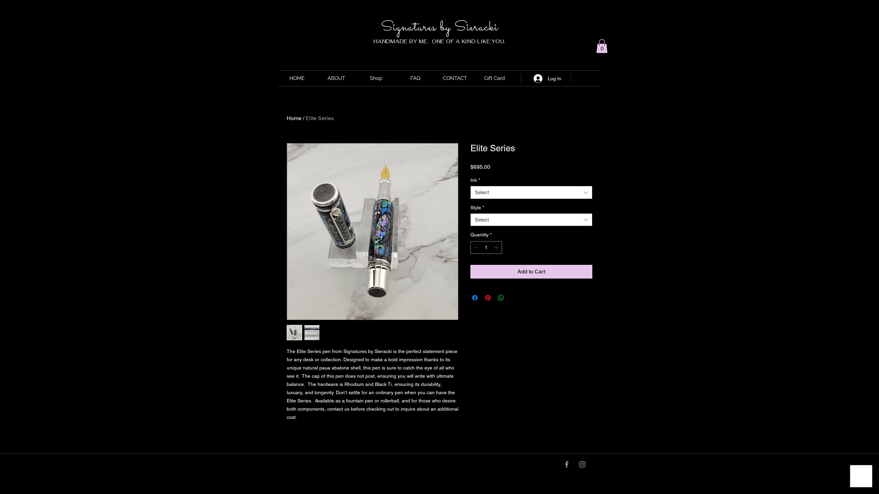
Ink (475, 180)
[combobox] (531, 192)
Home (294, 118)
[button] (602, 46)
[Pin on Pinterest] (488, 298)
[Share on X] (514, 298)
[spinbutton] (486, 248)
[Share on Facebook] (475, 298)
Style (477, 207)
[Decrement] (475, 248)
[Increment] (496, 248)
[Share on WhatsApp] (501, 298)
